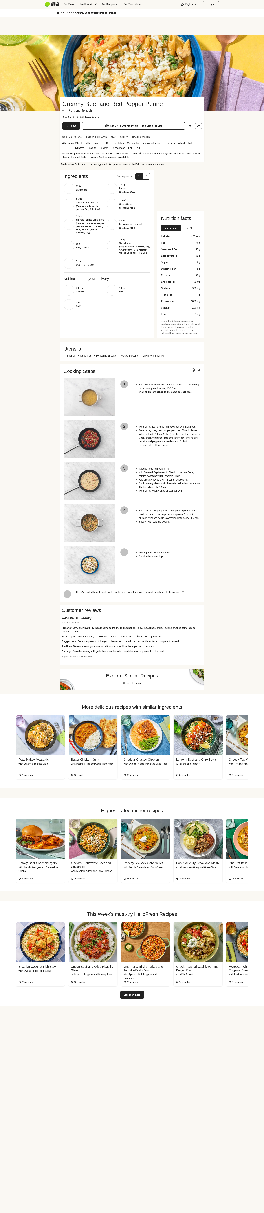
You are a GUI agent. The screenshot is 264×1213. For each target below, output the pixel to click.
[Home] (58, 13)
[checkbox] (63, 117)
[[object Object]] (190, 126)
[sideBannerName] (181, 189)
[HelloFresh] (52, 4)
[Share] (198, 126)
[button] (189, 4)
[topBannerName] (132, 26)
